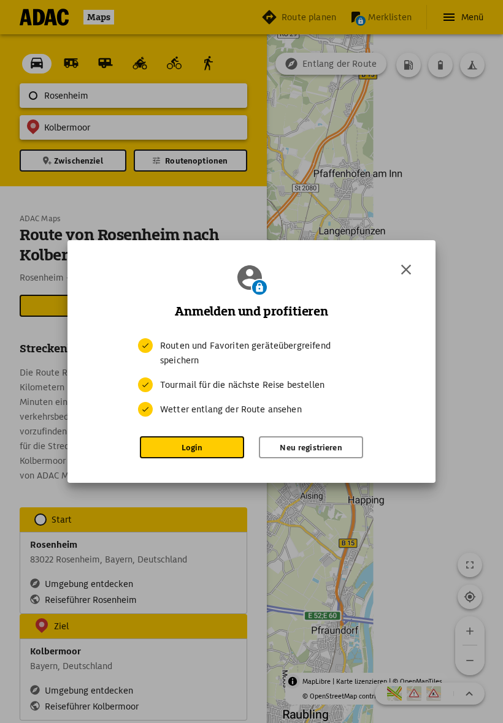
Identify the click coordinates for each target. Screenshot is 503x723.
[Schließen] (406, 269)
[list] (251, 377)
